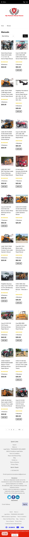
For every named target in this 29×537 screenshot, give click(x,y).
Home (2, 25)
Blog (14, 458)
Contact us (14, 460)
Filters (25, 36)
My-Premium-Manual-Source (15, 523)
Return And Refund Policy (14, 455)
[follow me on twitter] (9, 498)
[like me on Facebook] (13, 498)
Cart (26, 2)
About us (14, 447)
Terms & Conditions (14, 453)
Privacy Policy (14, 464)
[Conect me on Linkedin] (17, 498)
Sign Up (25, 504)
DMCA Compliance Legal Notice (14, 451)
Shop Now (14, 535)
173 (19, 429)
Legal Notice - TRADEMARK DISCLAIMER (14, 449)
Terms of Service (14, 462)
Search (14, 445)
